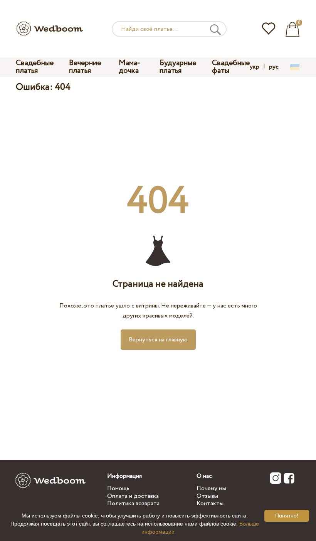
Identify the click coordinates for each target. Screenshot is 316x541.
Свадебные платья (35, 66)
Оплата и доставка (133, 496)
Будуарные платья (178, 66)
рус (274, 67)
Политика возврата (133, 503)
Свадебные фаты (231, 66)
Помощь (118, 488)
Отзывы (207, 496)
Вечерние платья (85, 66)
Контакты (210, 503)
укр (254, 67)
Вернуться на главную (158, 339)
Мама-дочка (129, 66)
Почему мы (211, 488)
